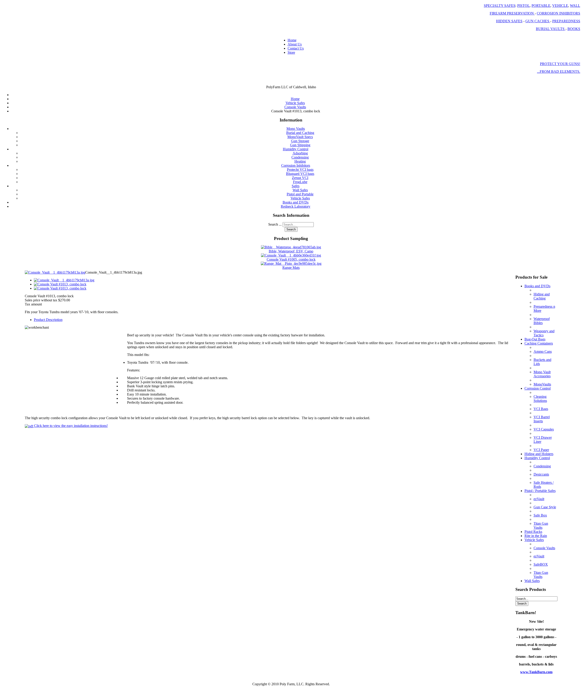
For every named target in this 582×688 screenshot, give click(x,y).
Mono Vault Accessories (542, 374)
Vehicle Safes (300, 198)
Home (292, 40)
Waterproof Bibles (542, 321)
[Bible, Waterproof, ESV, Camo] (291, 247)
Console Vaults (544, 548)
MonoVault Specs (300, 137)
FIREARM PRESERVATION (512, 13)
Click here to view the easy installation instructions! (70, 426)
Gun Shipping (300, 145)
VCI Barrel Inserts (542, 419)
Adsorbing (300, 153)
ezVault (539, 499)
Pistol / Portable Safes (540, 491)
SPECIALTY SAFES (499, 6)
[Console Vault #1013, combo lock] (60, 284)
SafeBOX (541, 564)
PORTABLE (541, 6)
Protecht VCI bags (300, 169)
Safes (295, 186)
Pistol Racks (533, 532)
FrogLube (300, 182)
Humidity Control (295, 149)
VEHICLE (560, 6)
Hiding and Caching (542, 296)
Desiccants (541, 474)
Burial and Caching (300, 133)
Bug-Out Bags (534, 339)
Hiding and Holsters (538, 454)
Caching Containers (538, 343)
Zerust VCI (300, 178)
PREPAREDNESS (566, 21)
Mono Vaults (295, 129)
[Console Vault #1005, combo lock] (291, 255)
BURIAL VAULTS (550, 29)
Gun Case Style (545, 507)
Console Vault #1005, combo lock (291, 259)
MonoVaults (542, 384)
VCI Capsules (544, 429)
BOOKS (573, 29)
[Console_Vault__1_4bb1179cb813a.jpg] (55, 272)
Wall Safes (300, 190)
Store (291, 52)
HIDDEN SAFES (509, 21)
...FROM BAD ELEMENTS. (558, 71)
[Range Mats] (291, 263)
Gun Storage (300, 141)
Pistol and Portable (300, 194)
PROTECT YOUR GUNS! (560, 64)
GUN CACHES (537, 21)
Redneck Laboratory (295, 206)
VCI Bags (541, 409)
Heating (300, 161)
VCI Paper (541, 450)
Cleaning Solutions (540, 399)
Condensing (300, 157)
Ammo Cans (543, 351)
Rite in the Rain (535, 536)
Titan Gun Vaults (541, 525)
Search (291, 229)
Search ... (275, 224)
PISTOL (523, 6)
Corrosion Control (537, 388)
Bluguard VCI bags (300, 174)
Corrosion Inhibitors (295, 165)
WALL (575, 6)
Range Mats (291, 268)
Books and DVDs (296, 202)
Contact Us (296, 48)
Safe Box (540, 515)
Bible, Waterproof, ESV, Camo (291, 251)
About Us (295, 44)
